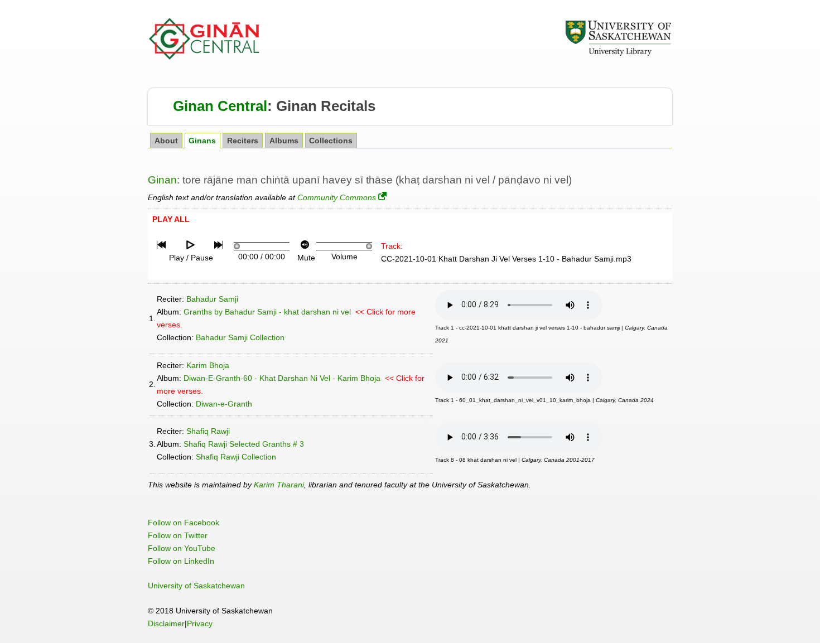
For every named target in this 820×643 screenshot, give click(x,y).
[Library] (618, 54)
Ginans (202, 141)
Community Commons (336, 197)
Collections (331, 141)
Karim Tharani (279, 484)
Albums (283, 141)
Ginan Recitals (325, 106)
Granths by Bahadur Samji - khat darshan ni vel (267, 311)
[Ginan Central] (205, 56)
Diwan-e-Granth (224, 403)
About (166, 141)
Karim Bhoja (207, 365)
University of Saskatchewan (196, 585)
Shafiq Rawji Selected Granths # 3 (244, 443)
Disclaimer (166, 623)
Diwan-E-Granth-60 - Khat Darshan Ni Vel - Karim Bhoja (282, 378)
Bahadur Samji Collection (240, 337)
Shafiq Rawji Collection (236, 456)
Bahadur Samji (212, 298)
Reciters (242, 141)
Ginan (162, 180)
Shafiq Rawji (208, 431)
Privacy (200, 623)
